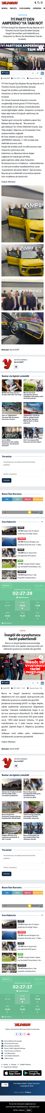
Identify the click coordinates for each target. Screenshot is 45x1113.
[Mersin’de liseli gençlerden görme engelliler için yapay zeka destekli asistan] (33, 385)
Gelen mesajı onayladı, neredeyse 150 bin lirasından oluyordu (32, 816)
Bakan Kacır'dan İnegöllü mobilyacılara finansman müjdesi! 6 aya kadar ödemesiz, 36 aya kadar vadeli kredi (30, 576)
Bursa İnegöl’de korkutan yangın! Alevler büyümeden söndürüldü (11, 816)
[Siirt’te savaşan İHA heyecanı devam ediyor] (33, 433)
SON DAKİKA (24, 8)
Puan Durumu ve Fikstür (12, 1051)
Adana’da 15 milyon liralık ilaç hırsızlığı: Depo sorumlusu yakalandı (28, 532)
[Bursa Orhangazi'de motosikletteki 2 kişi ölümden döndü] (33, 828)
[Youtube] (28, 1034)
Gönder (6, 480)
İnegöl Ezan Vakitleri (11, 1067)
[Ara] (38, 3)
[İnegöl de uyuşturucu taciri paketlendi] (22, 666)
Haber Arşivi (8, 1058)
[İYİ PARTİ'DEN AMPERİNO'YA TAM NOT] (22, 56)
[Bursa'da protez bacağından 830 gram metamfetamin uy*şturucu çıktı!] (33, 784)
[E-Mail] (16, 367)
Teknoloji (22, 15)
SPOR (20, 560)
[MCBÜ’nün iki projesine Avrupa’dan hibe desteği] (12, 385)
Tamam (28, 1110)
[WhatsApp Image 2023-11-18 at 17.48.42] (22, 294)
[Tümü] (42, 522)
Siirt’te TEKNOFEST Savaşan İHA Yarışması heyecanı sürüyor (10, 417)
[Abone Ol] (42, 73)
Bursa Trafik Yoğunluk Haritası (14, 1048)
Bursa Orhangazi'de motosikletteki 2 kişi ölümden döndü (31, 837)
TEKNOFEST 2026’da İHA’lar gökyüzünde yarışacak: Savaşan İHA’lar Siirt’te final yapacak (31, 419)
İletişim (13, 1064)
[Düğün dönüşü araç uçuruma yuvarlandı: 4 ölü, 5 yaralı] (12, 828)
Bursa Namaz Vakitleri (12, 1046)
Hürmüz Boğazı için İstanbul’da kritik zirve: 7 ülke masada (29, 543)
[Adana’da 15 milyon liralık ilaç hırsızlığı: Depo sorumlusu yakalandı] (12, 784)
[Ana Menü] (42, 3)
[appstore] (13, 1073)
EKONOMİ (21, 571)
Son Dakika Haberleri (11, 1056)
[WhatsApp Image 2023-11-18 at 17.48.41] (22, 260)
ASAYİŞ (20, 527)
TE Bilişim (28, 1092)
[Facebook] (16, 1034)
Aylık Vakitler (7, 623)
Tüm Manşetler (9, 1053)
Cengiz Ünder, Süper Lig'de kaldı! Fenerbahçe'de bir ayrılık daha (29, 565)
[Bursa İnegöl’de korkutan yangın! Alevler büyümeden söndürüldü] (12, 807)
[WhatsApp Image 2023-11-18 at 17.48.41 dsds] (22, 328)
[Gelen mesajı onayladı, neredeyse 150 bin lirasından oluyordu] (33, 807)
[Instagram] (24, 1034)
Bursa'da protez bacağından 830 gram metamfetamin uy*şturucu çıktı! (28, 554)
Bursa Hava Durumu (11, 1043)
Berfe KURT (6, 78)
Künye (6, 1064)
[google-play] (32, 1073)
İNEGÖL (13, 8)
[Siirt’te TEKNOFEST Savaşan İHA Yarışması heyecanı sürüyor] (12, 408)
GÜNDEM (37, 8)
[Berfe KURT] (7, 364)
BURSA (4, 8)
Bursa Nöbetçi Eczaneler (13, 1041)
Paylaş (6, 73)
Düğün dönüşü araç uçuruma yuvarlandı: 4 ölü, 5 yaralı (10, 837)
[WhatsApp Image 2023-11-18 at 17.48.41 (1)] (22, 214)
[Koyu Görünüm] (35, 3)
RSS (5, 1085)
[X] (20, 1034)
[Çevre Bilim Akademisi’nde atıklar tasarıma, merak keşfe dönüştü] (12, 433)
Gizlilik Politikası (25, 1064)
